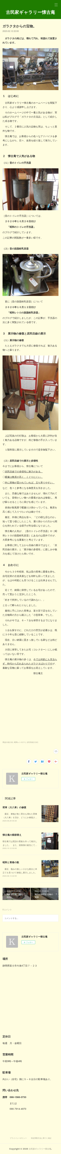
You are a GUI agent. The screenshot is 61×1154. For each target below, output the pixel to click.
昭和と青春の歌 (11, 862)
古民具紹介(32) (32, 742)
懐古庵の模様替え (12, 834)
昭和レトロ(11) (20, 742)
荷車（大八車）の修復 (14, 807)
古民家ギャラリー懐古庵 (30, 12)
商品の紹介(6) (8, 742)
